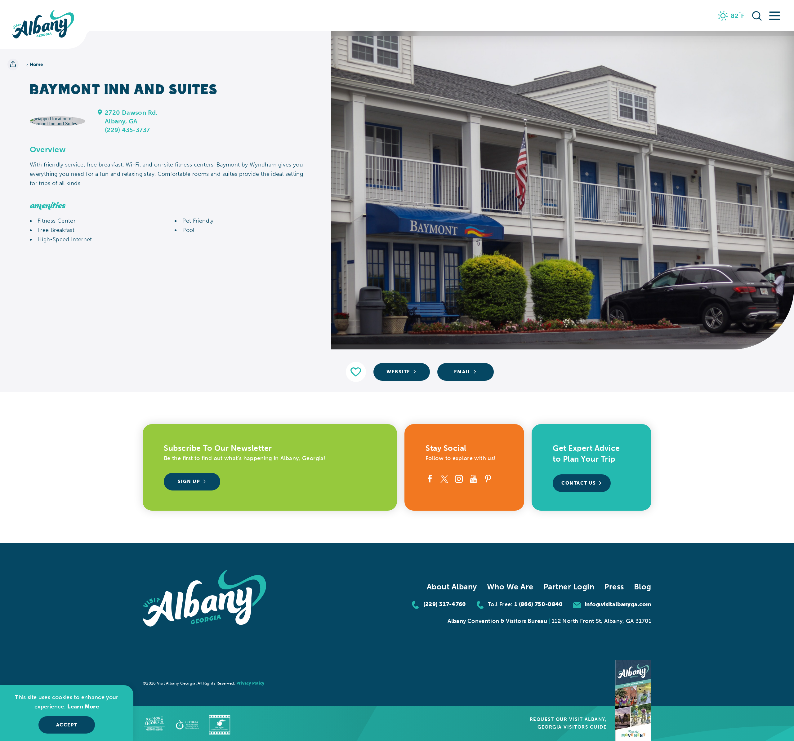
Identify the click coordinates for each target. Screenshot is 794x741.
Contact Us (578, 483)
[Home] (43, 24)
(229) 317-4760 (444, 604)
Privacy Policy (250, 683)
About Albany (452, 587)
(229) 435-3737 (127, 130)
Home (36, 64)
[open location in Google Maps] (57, 120)
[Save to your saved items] (356, 372)
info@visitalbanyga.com (618, 604)
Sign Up (189, 481)
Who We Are (510, 587)
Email (462, 372)
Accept (67, 725)
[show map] (100, 111)
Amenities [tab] (48, 206)
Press (614, 587)
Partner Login (569, 587)
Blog (642, 587)
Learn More (83, 706)
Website (398, 372)
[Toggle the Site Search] (757, 15)
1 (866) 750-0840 (538, 604)
